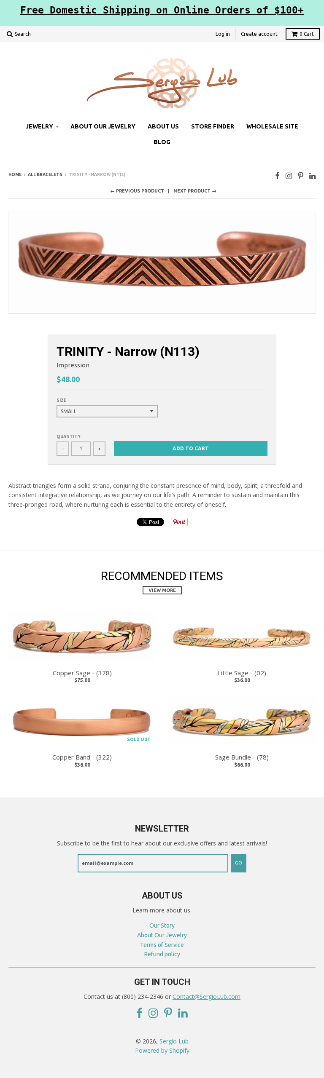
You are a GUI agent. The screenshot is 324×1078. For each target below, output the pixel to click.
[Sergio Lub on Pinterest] (300, 175)
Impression (73, 365)
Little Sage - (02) (242, 673)
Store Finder (212, 126)
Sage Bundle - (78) (242, 757)
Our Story (162, 925)
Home (15, 174)
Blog (162, 142)
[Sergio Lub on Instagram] (289, 175)
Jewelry (39, 126)
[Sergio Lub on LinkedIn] (312, 175)
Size (61, 400)
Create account (259, 34)
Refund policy (162, 954)
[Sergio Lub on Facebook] (277, 175)
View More (162, 590)
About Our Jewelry (102, 126)
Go (238, 862)
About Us (163, 126)
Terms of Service (162, 945)
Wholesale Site (272, 126)
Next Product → (194, 190)
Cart (307, 34)
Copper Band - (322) (82, 757)
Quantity (69, 436)
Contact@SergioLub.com (206, 996)
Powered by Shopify (162, 1050)
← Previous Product (137, 190)
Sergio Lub (174, 1041)
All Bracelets (45, 174)
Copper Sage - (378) (82, 673)
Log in (223, 34)
